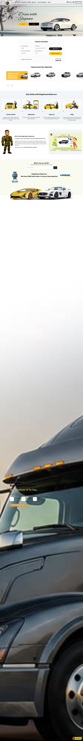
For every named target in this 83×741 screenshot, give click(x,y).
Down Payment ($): (38, 50)
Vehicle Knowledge (41, 2)
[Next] (11, 82)
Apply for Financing (55, 53)
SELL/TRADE (24, 2)
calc (49, 46)
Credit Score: (37, 46)
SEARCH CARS (18, 2)
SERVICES (34, 2)
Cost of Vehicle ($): (24, 46)
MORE (49, 2)
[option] (13, 75)
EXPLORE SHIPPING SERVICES (17, 505)
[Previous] (7, 82)
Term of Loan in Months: (25, 50)
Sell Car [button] (24, 23)
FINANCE (29, 2)
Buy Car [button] (13, 23)
